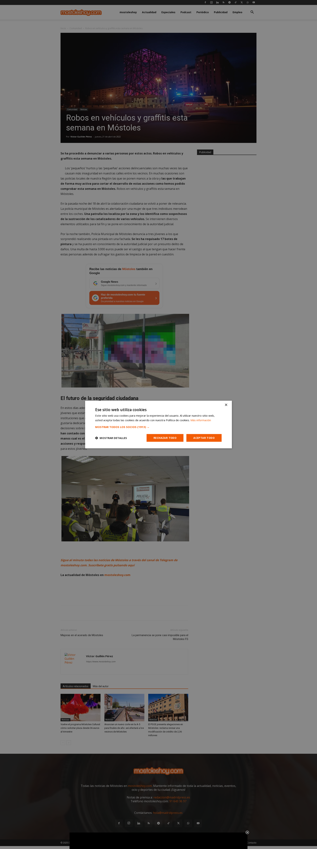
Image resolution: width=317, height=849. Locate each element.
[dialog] (158, 424)
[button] (158, 427)
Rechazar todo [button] (165, 438)
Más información (200, 420)
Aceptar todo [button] (204, 438)
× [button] (226, 405)
